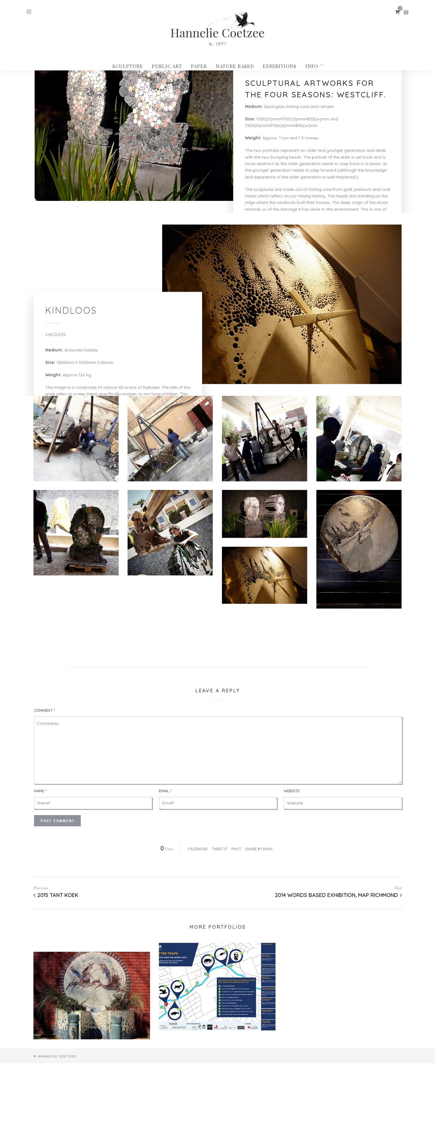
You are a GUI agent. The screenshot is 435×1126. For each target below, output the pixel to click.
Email (165, 790)
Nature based (235, 66)
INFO (311, 66)
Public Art (167, 66)
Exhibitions (280, 66)
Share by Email (259, 849)
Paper (199, 66)
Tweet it (219, 849)
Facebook (198, 849)
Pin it (236, 849)
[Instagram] (29, 11)
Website (292, 790)
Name (40, 790)
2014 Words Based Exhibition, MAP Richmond (336, 895)
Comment (44, 710)
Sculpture (127, 66)
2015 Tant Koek (57, 895)
